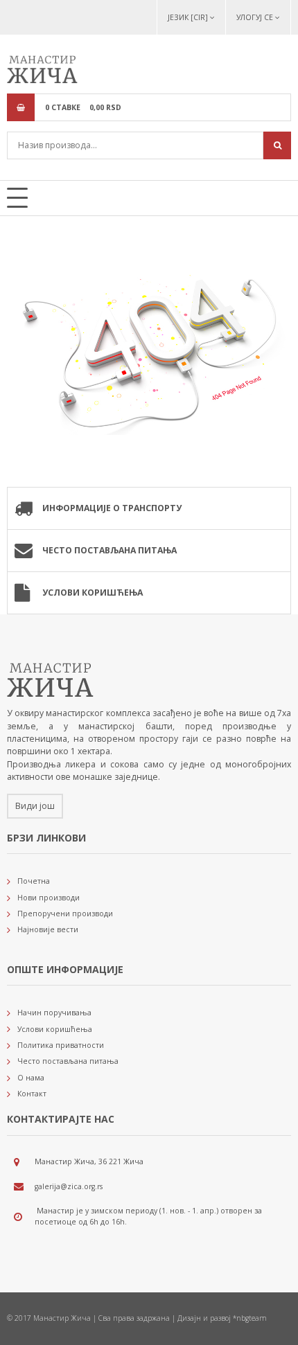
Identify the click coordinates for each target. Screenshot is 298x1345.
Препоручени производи (65, 913)
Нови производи (48, 897)
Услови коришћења (92, 592)
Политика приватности (60, 1045)
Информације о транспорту (112, 508)
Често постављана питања (109, 550)
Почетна (33, 881)
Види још (35, 806)
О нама (30, 1078)
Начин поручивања (54, 1012)
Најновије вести (47, 929)
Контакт (31, 1093)
